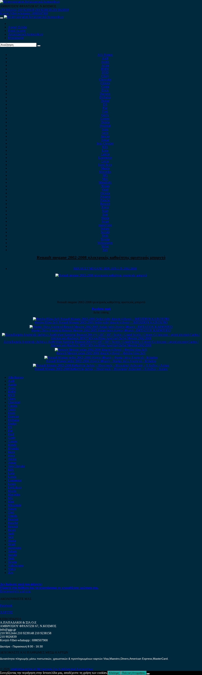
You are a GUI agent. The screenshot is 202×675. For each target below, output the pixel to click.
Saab (105, 211)
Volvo (105, 246)
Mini (105, 179)
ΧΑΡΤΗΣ (6, 612)
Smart (105, 221)
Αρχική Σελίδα (17, 27)
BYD (105, 72)
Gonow (105, 118)
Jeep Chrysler (104, 143)
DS (105, 104)
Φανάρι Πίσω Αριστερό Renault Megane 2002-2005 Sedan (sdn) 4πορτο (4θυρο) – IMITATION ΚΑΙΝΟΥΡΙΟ (101, 330)
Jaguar (105, 140)
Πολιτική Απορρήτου (133, 672)
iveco (105, 132)
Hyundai (105, 125)
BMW (105, 69)
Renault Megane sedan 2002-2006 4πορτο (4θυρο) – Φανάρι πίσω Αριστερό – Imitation (101, 361)
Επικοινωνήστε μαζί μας (15, 591)
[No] (148, 673)
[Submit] (38, 45)
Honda (105, 122)
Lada (105, 150)
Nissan (105, 186)
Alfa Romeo (105, 54)
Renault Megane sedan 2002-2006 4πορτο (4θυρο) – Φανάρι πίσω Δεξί (100, 353)
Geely (105, 115)
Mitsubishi (104, 182)
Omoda (105, 193)
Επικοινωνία (15, 37)
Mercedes (105, 171)
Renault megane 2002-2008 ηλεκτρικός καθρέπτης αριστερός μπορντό (101, 257)
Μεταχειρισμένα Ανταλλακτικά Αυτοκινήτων (64, 669)
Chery (105, 76)
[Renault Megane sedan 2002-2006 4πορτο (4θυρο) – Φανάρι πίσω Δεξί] (101, 349)
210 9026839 (60, 9)
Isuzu (105, 129)
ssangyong (105, 225)
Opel (105, 189)
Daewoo (105, 93)
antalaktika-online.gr (23, 669)
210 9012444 (8, 9)
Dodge (105, 101)
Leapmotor (105, 157)
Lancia (105, 154)
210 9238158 (43, 9)
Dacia (105, 90)
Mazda (105, 168)
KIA (105, 147)
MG (105, 175)
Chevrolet (105, 79)
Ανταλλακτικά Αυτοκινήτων (25, 34)
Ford (105, 111)
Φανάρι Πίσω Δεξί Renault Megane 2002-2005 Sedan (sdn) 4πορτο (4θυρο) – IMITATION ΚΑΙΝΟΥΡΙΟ (101, 322)
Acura (105, 65)
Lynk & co (105, 164)
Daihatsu (104, 97)
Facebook (6, 605)
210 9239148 (25, 9)
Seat (105, 214)
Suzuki (105, 232)
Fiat (105, 108)
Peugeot (105, 196)
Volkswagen (105, 242)
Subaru (105, 228)
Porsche (105, 200)
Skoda (105, 218)
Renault (105, 203)
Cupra (105, 86)
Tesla (105, 235)
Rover (105, 207)
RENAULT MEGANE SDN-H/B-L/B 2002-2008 (105, 268)
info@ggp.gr (8, 629)
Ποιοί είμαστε (17, 30)
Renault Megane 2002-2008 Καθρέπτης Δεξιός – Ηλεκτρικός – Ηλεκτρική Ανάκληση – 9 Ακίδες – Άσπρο (101, 369)
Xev (105, 250)
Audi (105, 58)
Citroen (105, 83)
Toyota (105, 239)
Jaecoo (105, 136)
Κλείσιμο (114, 672)
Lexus (105, 161)
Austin (105, 61)
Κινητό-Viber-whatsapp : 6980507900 (24, 13)
